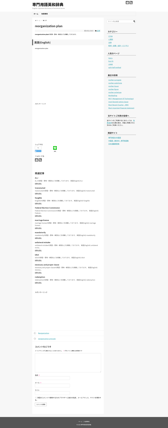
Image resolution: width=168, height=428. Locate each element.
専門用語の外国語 (114, 137)
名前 (37, 375)
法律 (98, 31)
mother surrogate (114, 80)
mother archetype (114, 92)
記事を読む (38, 184)
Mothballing (112, 95)
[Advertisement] (68, 78)
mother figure (113, 89)
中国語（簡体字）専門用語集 (118, 141)
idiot (37, 254)
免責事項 (44, 14)
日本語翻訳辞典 (113, 144)
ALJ (36, 178)
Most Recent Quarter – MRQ (118, 105)
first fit (110, 61)
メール (38, 382)
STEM (110, 36)
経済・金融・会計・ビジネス (118, 45)
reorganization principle (47, 338)
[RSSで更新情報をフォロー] (131, 2)
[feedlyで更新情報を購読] (127, 2)
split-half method (114, 67)
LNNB (110, 64)
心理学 (110, 39)
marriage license (42, 220)
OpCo (110, 58)
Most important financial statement (121, 108)
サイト (37, 390)
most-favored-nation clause (118, 102)
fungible (38, 198)
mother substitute (115, 83)
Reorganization (43, 333)
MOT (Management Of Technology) (121, 98)
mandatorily (40, 232)
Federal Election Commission (47, 207)
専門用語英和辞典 (47, 4)
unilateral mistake (42, 242)
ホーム (36, 14)
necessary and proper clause (47, 264)
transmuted (40, 188)
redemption (40, 277)
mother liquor (113, 86)
